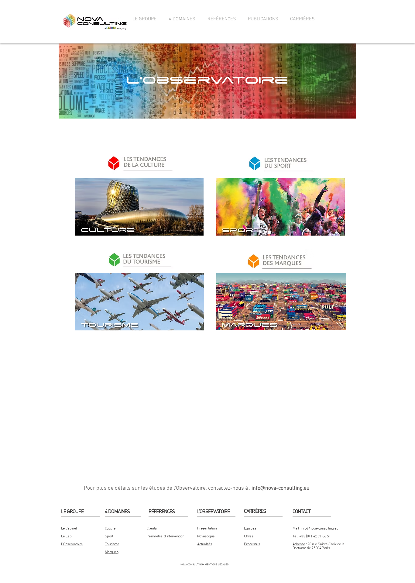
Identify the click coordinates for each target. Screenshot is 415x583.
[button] (144, 19)
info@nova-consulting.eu (281, 488)
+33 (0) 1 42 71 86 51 (315, 536)
